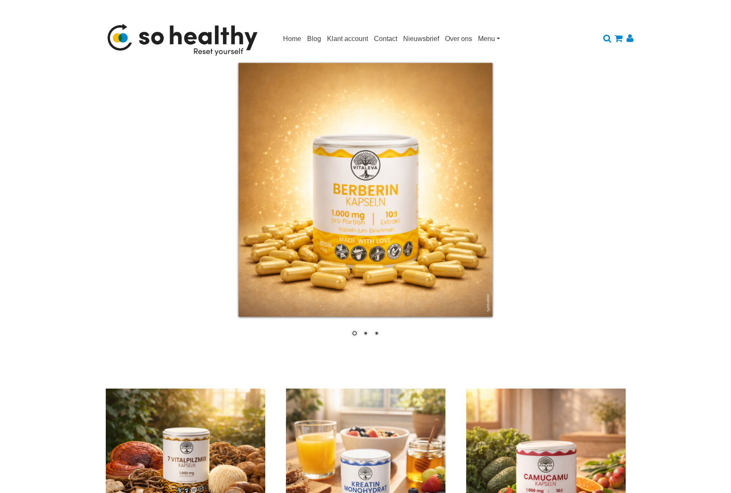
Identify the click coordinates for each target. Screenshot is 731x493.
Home (292, 38)
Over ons (458, 38)
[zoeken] (607, 39)
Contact (385, 38)
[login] (630, 39)
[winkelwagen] (618, 39)
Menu (486, 38)
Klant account (347, 38)
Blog (314, 38)
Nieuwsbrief (421, 38)
